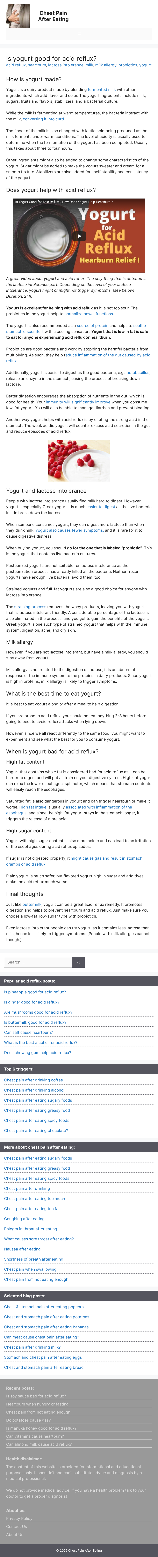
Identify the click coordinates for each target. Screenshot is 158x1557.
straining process (30, 606)
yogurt (145, 65)
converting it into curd (43, 119)
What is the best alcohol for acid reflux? (40, 1042)
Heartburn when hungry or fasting (37, 1404)
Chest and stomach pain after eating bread (44, 1367)
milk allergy (105, 65)
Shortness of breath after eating (33, 1259)
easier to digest (100, 506)
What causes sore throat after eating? (39, 1239)
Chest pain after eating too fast (33, 1208)
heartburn (37, 65)
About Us (14, 1534)
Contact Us (16, 1526)
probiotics (127, 65)
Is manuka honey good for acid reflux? (41, 1428)
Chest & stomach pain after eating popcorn (44, 1306)
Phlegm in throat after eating (30, 1229)
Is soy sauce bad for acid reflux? (36, 1396)
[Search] (78, 962)
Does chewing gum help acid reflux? (37, 1052)
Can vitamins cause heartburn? (35, 1436)
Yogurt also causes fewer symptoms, (69, 530)
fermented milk (102, 89)
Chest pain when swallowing (30, 1269)
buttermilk (31, 904)
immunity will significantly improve (78, 402)
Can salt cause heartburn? (28, 1032)
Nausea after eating (22, 1249)
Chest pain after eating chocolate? (36, 1130)
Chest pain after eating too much (34, 1198)
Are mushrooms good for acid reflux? (38, 1012)
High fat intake (32, 807)
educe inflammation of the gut (93, 355)
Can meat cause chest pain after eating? (41, 1337)
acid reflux (16, 65)
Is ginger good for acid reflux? (31, 1002)
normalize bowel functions (88, 313)
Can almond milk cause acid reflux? (39, 1444)
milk (89, 65)
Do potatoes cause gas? (28, 1420)
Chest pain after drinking (27, 1188)
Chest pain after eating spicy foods (36, 1120)
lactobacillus (137, 372)
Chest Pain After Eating (53, 16)
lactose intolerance (66, 65)
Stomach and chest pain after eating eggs (43, 1357)
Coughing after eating (24, 1218)
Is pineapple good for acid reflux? (35, 992)
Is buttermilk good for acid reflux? (35, 1022)
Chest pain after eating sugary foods (38, 1100)
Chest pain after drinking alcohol (34, 1090)
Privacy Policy (19, 1518)
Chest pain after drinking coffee (33, 1080)
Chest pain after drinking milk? (32, 1347)
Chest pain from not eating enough (36, 1279)
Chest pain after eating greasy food (37, 1110)
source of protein (92, 325)
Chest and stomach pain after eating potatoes (46, 1317)
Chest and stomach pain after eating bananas (46, 1327)
